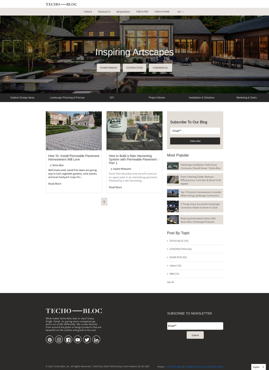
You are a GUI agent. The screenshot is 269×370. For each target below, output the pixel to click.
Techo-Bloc (58, 165)
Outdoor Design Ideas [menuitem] (22, 97)
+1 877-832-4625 (173, 366)
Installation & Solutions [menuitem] (201, 97)
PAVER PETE (178, 257)
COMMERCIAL (160, 67)
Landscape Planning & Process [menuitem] (67, 97)
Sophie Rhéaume (121, 168)
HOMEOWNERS (108, 67)
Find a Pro (142, 11)
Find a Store (162, 11)
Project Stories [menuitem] (157, 97)
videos (175, 265)
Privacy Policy (216, 366)
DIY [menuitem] (112, 97)
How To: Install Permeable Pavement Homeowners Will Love (73, 157)
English (256, 367)
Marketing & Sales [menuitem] (246, 97)
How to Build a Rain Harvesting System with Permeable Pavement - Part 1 (134, 159)
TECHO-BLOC (178, 240)
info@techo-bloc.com (196, 366)
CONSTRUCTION (180, 249)
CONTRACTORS (134, 67)
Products (104, 12)
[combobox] (258, 367)
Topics (88, 12)
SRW (174, 273)
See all (170, 282)
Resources (123, 12)
